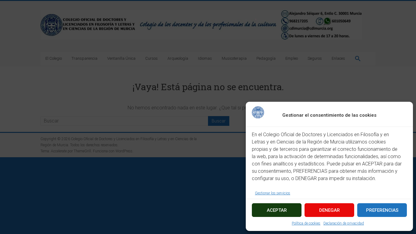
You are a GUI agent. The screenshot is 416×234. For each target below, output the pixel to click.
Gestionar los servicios (272, 193)
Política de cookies (306, 223)
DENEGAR (329, 210)
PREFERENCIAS (382, 210)
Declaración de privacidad (343, 223)
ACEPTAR (277, 210)
